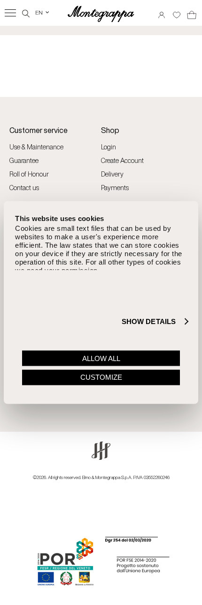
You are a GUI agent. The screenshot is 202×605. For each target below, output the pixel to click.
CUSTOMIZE (101, 377)
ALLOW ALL (101, 358)
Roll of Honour (29, 174)
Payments (115, 187)
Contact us (24, 187)
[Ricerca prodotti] (26, 12)
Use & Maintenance (36, 147)
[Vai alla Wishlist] (176, 12)
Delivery (112, 174)
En (42, 12)
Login (108, 147)
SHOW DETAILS (149, 321)
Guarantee (24, 160)
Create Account (122, 160)
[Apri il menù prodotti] (10, 12)
